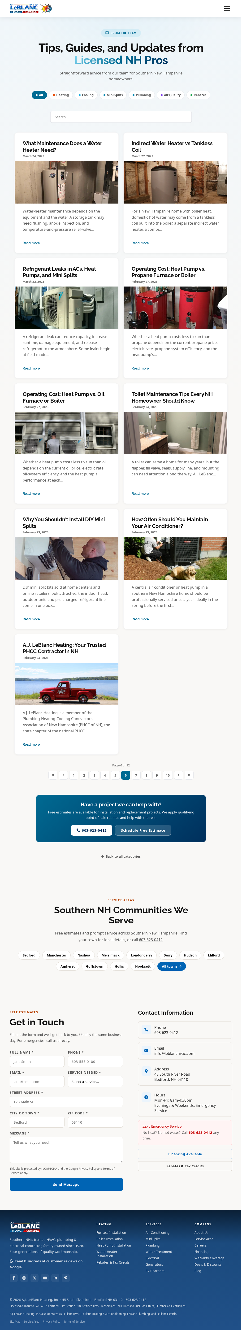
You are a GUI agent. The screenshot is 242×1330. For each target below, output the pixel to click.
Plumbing (143, 95)
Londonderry (141, 955)
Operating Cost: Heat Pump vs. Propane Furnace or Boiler (168, 272)
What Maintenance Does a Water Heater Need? (62, 146)
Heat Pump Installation (113, 1245)
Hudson (190, 955)
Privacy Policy (87, 1169)
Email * (17, 1072)
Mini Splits (115, 95)
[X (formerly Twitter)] (34, 1278)
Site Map (15, 1321)
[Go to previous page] (63, 775)
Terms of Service (74, 1321)
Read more (31, 243)
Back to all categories (123, 856)
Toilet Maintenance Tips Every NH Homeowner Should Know (172, 397)
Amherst (67, 966)
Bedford (28, 955)
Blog (197, 1271)
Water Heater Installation (106, 1254)
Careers (200, 1245)
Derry (168, 955)
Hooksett (143, 966)
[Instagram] (24, 1278)
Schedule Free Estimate (143, 830)
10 (168, 775)
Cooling (88, 95)
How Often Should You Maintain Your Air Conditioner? (170, 522)
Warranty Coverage (209, 1258)
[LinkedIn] (55, 1278)
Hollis (119, 966)
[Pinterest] (66, 1278)
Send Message (66, 1184)
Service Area (203, 1239)
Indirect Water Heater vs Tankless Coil (172, 146)
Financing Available (185, 1154)
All (41, 95)
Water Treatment (159, 1252)
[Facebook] (14, 1278)
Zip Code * (78, 1113)
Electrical (152, 1258)
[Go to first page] (52, 775)
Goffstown (94, 966)
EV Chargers (155, 1271)
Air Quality (172, 95)
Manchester (56, 955)
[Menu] (227, 8)
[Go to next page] (178, 775)
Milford (214, 955)
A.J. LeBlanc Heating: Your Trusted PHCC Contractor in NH (64, 648)
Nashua (84, 955)
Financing (201, 1252)
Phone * (76, 1052)
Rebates (200, 95)
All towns (169, 966)
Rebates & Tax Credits (185, 1166)
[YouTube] (45, 1278)
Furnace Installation (111, 1232)
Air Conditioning (157, 1232)
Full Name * (22, 1052)
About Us (201, 1232)
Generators (154, 1264)
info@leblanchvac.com (174, 1053)
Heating (62, 95)
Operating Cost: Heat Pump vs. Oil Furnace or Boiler (63, 397)
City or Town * (25, 1113)
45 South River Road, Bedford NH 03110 (92, 1300)
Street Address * (26, 1092)
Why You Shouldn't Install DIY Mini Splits (64, 522)
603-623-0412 (94, 830)
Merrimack (111, 955)
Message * (20, 1133)
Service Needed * (84, 1072)
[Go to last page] (189, 775)
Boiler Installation (109, 1239)
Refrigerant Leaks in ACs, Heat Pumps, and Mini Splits (59, 272)
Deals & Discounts (207, 1264)
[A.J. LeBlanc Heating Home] (31, 8)
